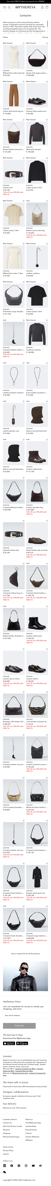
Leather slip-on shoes (11, 679)
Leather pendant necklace (13, 393)
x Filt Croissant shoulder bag (14, 807)
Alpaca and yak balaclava (36, 431)
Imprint (6, 1154)
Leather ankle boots (34, 469)
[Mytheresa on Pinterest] (19, 1166)
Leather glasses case (11, 431)
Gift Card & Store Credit (12, 1126)
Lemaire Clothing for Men (25, 1069)
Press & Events (31, 1130)
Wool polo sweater (33, 149)
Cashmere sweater (33, 350)
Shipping (6, 1133)
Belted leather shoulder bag (14, 636)
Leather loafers (32, 679)
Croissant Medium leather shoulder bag (18, 507)
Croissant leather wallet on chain (16, 350)
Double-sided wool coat (35, 893)
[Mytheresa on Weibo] (40, 1166)
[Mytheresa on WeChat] (4, 1172)
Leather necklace (33, 273)
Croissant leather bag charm (14, 593)
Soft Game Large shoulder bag (15, 311)
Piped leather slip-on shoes (37, 550)
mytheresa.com (29, 1180)
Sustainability (31, 1126)
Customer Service (10, 1119)
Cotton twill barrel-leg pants (14, 111)
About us (29, 1119)
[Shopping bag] (47, 7)
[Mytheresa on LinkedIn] (4, 1166)
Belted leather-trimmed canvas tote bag (19, 149)
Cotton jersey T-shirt (34, 188)
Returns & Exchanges (11, 1137)
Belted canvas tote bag (35, 230)
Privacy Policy (8, 1150)
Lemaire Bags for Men (24, 1071)
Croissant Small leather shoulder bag (17, 893)
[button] (23, 43)
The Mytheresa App (33, 1123)
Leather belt (8, 188)
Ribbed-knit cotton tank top (14, 73)
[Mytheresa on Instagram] (26, 1166)
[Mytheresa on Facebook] (11, 1166)
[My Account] (42, 7)
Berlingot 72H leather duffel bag (16, 722)
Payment (6, 1130)
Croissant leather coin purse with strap (18, 850)
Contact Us (7, 1123)
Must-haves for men (20, 1073)
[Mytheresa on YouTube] (33, 1166)
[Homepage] (25, 7)
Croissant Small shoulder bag (14, 936)
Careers (29, 1133)
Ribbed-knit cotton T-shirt (13, 273)
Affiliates (29, 1140)
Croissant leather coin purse (14, 764)
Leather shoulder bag (34, 507)
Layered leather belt (11, 550)
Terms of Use (8, 1147)
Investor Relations (32, 1137)
